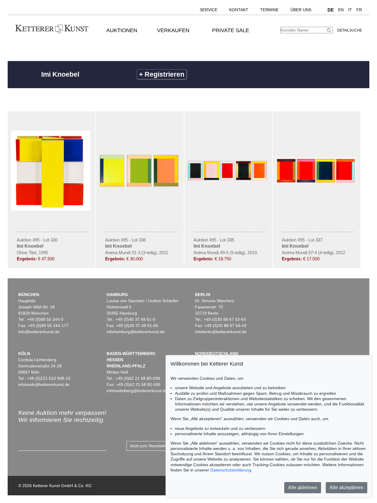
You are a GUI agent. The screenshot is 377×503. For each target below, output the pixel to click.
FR (359, 9)
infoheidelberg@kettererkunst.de (137, 390)
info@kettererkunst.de (38, 331)
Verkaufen (173, 30)
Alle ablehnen (302, 487)
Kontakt (238, 9)
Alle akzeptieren (346, 487)
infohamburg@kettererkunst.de (136, 331)
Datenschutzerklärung (230, 470)
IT (350, 9)
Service (208, 9)
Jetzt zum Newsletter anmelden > (161, 445)
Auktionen (121, 30)
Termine (269, 9)
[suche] (330, 30)
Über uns (300, 9)
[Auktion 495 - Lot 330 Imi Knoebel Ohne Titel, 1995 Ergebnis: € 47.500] (51, 209)
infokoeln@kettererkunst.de (44, 384)
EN (341, 9)
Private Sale (230, 30)
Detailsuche (349, 30)
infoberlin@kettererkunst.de (221, 331)
